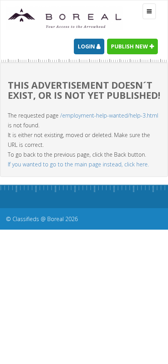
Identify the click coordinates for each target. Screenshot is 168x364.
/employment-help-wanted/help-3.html (109, 115)
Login (87, 46)
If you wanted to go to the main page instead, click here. (78, 164)
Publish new (130, 46)
